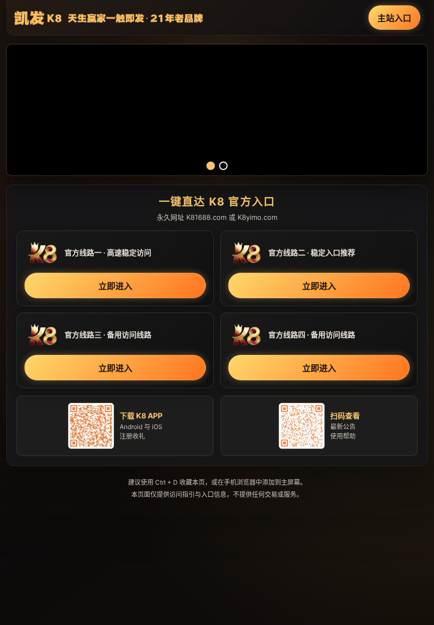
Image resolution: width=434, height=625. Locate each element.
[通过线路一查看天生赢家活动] (217, 109)
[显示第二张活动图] (223, 166)
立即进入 (115, 286)
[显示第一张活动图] (210, 166)
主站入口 (394, 18)
